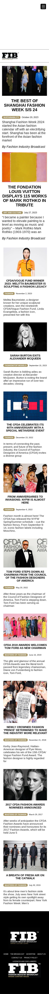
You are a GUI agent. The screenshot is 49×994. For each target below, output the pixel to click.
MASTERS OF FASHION (15, 655)
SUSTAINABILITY (11, 117)
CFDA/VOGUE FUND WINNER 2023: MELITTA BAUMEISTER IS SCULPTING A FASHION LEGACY (25, 283)
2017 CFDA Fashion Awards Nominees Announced (25, 806)
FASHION (9, 293)
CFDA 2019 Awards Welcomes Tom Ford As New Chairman (25, 646)
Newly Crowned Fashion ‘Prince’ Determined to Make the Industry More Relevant (25, 730)
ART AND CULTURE (12, 213)
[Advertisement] (24, 24)
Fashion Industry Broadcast (26, 146)
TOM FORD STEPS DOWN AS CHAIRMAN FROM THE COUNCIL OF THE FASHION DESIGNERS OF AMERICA (25, 576)
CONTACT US (17, 958)
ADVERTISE (30, 954)
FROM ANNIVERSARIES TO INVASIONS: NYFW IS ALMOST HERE (25, 499)
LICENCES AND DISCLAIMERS (24, 961)
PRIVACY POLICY (30, 958)
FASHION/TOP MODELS (15, 365)
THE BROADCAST (17, 954)
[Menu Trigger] (43, 6)
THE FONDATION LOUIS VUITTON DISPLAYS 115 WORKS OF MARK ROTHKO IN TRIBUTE (24, 196)
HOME (6, 954)
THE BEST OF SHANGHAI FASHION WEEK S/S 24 (24, 105)
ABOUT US (41, 954)
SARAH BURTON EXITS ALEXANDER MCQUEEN (25, 357)
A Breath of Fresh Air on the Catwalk (25, 877)
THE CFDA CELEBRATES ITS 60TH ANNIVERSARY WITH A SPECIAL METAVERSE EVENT (25, 427)
